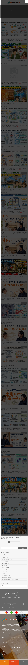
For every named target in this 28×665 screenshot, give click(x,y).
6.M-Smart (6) (4, 565)
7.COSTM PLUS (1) (5, 567)
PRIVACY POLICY (14, 650)
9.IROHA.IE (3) (4, 569)
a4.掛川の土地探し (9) (6, 575)
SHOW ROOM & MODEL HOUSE (17, 637)
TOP (3, 637)
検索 (23, 548)
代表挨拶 (9, 597)
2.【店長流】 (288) (5, 557)
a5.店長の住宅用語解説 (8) (6, 577)
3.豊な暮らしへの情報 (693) (7, 559)
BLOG (3, 651)
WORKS (4, 646)
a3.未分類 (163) (4, 573)
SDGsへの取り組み (16, 597)
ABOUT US (8, 594)
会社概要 (3, 597)
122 (16, 542)
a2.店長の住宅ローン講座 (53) (7, 571)
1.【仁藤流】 (4, 554)
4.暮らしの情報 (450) (5, 561)
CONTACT (13, 645)
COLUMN (4, 654)
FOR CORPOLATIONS (15, 647)
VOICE (3, 649)
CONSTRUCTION (10, 604)
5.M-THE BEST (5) (5, 563)
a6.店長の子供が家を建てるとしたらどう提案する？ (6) (11, 579)
